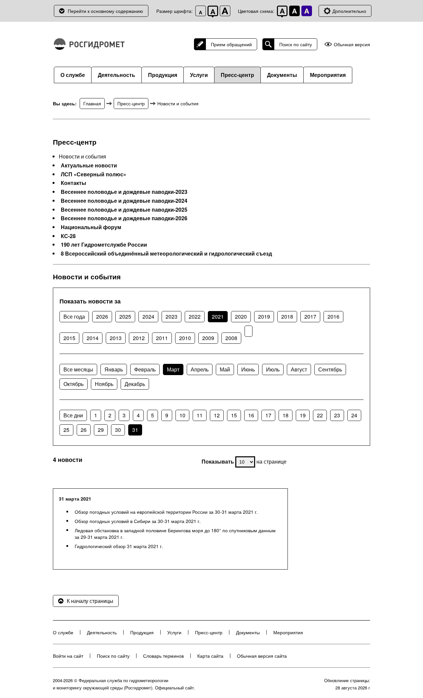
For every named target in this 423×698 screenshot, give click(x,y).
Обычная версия (352, 44)
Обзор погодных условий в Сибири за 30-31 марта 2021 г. (138, 521)
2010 (185, 338)
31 (135, 430)
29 (101, 430)
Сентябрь (330, 369)
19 (303, 415)
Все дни (73, 415)
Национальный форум (91, 227)
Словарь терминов (163, 655)
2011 (162, 338)
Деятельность (116, 75)
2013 (116, 338)
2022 (195, 316)
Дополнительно (349, 11)
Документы (282, 75)
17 (268, 415)
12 (217, 415)
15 (234, 415)
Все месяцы (78, 369)
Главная (92, 103)
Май (225, 369)
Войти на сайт (68, 655)
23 (337, 415)
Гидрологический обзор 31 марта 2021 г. (119, 546)
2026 (102, 316)
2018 (287, 316)
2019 (264, 316)
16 (251, 415)
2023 (171, 316)
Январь (113, 369)
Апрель (200, 369)
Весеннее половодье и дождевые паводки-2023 (124, 191)
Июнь (248, 369)
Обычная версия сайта (262, 655)
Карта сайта (210, 655)
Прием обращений (231, 44)
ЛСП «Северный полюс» (93, 174)
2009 (208, 338)
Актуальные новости (89, 165)
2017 (310, 316)
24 (354, 415)
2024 (148, 316)
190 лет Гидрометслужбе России (104, 244)
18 (285, 415)
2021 (218, 316)
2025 (125, 316)
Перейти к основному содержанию (105, 11)
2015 (69, 338)
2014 (92, 338)
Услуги (199, 75)
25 (66, 430)
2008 (231, 338)
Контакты (73, 183)
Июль (273, 369)
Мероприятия (328, 75)
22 (320, 415)
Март (173, 369)
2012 (139, 338)
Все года (74, 316)
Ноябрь (104, 384)
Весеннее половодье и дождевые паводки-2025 (124, 209)
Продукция (162, 75)
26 (84, 430)
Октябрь (73, 384)
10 (182, 415)
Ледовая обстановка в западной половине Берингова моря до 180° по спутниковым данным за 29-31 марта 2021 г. (175, 533)
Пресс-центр (237, 75)
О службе (72, 75)
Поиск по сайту (295, 44)
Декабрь (135, 384)
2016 (333, 316)
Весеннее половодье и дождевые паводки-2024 (124, 200)
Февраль (145, 369)
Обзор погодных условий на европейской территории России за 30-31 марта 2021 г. (166, 511)
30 (118, 430)
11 (200, 415)
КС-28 (68, 236)
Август (299, 369)
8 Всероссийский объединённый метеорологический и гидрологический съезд (166, 253)
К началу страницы (90, 601)
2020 (241, 316)
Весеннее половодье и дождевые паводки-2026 (124, 218)
